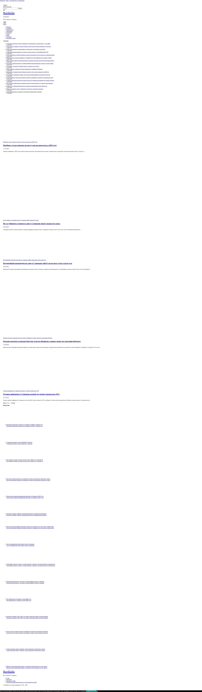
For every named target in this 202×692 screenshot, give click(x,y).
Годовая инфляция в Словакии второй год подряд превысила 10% (21, 391)
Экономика (9, 31)
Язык (7, 35)
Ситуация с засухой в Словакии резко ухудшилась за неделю (22, 66)
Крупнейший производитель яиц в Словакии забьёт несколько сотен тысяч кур (24, 260)
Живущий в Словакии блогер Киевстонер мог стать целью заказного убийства (27, 72)
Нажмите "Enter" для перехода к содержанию (12, 0)
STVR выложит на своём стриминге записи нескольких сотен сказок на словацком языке (30, 55)
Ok (87, 691)
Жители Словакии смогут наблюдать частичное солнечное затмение (24, 89)
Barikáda (9, 13)
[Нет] (97, 691)
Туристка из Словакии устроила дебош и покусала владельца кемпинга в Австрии (28, 46)
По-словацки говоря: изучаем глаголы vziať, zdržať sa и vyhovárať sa (24, 459)
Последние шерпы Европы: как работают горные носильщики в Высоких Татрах (28, 479)
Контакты (9, 679)
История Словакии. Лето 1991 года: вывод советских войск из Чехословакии (27, 616)
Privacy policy (92, 691)
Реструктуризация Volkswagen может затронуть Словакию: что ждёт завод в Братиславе (30, 526)
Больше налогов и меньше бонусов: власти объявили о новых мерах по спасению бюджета (27, 338)
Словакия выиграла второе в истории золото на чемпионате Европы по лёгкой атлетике (30, 80)
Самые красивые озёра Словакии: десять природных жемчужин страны (25, 649)
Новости (8, 27)
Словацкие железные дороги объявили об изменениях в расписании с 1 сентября (28, 43)
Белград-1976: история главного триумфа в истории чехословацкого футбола (27, 631)
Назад (4, 24)
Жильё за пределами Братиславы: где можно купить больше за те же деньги (26, 666)
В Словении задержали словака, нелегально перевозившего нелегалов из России (28, 74)
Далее (13, 403)
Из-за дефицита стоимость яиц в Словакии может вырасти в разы (21, 220)
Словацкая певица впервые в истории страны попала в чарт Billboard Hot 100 (27, 52)
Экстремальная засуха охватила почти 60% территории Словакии (24, 91)
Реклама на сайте (11, 38)
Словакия (9, 28)
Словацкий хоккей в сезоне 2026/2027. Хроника (19, 442)
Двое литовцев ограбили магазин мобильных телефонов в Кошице (24, 69)
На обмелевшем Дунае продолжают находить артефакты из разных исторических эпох (29, 77)
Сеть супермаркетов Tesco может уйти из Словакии (20, 544)
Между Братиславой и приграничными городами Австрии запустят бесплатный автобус (30, 60)
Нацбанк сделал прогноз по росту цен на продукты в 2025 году (20, 142)
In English (8, 37)
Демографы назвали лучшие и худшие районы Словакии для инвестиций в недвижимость (30, 564)
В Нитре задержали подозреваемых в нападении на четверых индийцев (25, 49)
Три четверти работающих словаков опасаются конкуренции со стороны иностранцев (29, 83)
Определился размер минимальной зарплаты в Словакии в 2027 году (25, 496)
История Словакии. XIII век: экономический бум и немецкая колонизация (26, 513)
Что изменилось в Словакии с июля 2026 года (18, 599)
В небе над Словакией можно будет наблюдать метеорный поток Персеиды (26, 86)
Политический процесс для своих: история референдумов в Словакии (25, 581)
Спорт (8, 34)
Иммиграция (9, 29)
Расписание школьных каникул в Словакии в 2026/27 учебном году (24, 424)
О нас (7, 678)
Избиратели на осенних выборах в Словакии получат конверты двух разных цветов (29, 57)
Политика (9, 32)
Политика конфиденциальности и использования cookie (21, 682)
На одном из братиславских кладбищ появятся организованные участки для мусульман (29, 63)
